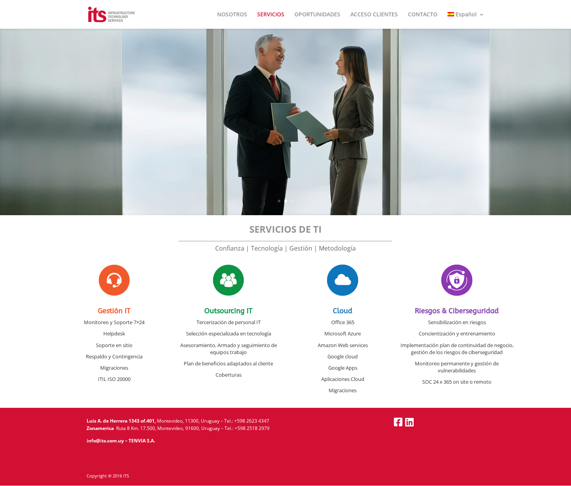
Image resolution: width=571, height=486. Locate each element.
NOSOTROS (232, 15)
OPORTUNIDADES (317, 15)
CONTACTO (422, 15)
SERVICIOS (270, 15)
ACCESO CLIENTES (374, 15)
